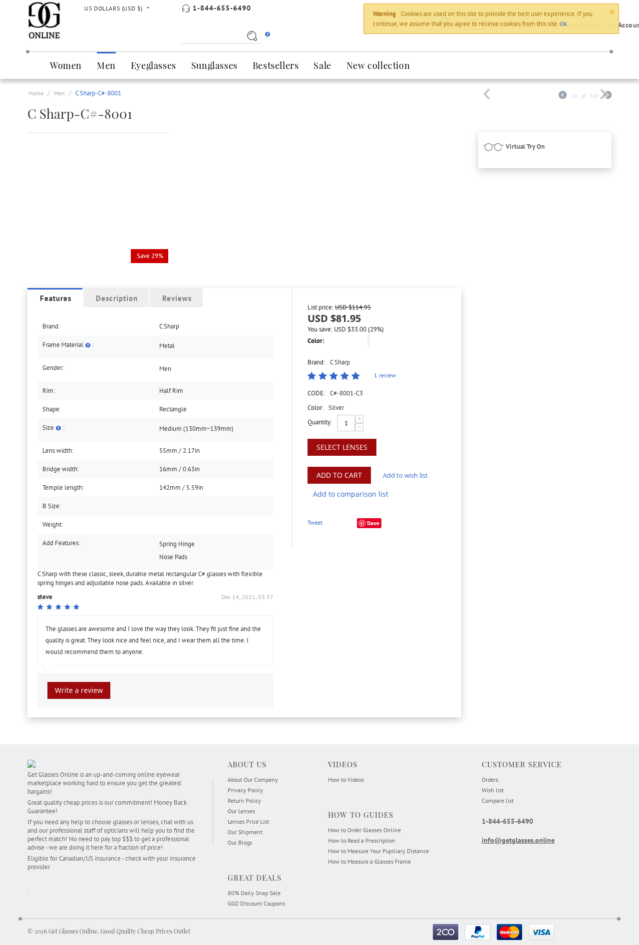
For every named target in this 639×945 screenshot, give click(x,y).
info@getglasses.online (518, 840)
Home (35, 93)
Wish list (493, 790)
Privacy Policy (245, 790)
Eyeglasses (153, 65)
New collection (378, 65)
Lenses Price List (248, 821)
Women (66, 65)
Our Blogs (240, 842)
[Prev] (563, 96)
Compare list (498, 800)
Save (373, 523)
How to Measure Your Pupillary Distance (378, 851)
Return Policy (244, 800)
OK (563, 23)
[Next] (608, 96)
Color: (316, 340)
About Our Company (253, 779)
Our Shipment (245, 832)
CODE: (316, 393)
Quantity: (320, 422)
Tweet (315, 522)
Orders (490, 779)
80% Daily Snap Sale (254, 893)
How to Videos (346, 779)
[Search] (250, 35)
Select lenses (342, 447)
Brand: (316, 362)
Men (106, 65)
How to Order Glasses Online (364, 830)
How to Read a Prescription (361, 840)
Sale (322, 65)
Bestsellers (276, 65)
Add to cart (339, 475)
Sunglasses (214, 65)
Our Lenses (241, 811)
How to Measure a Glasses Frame (369, 861)
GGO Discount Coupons (256, 903)
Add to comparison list (350, 494)
